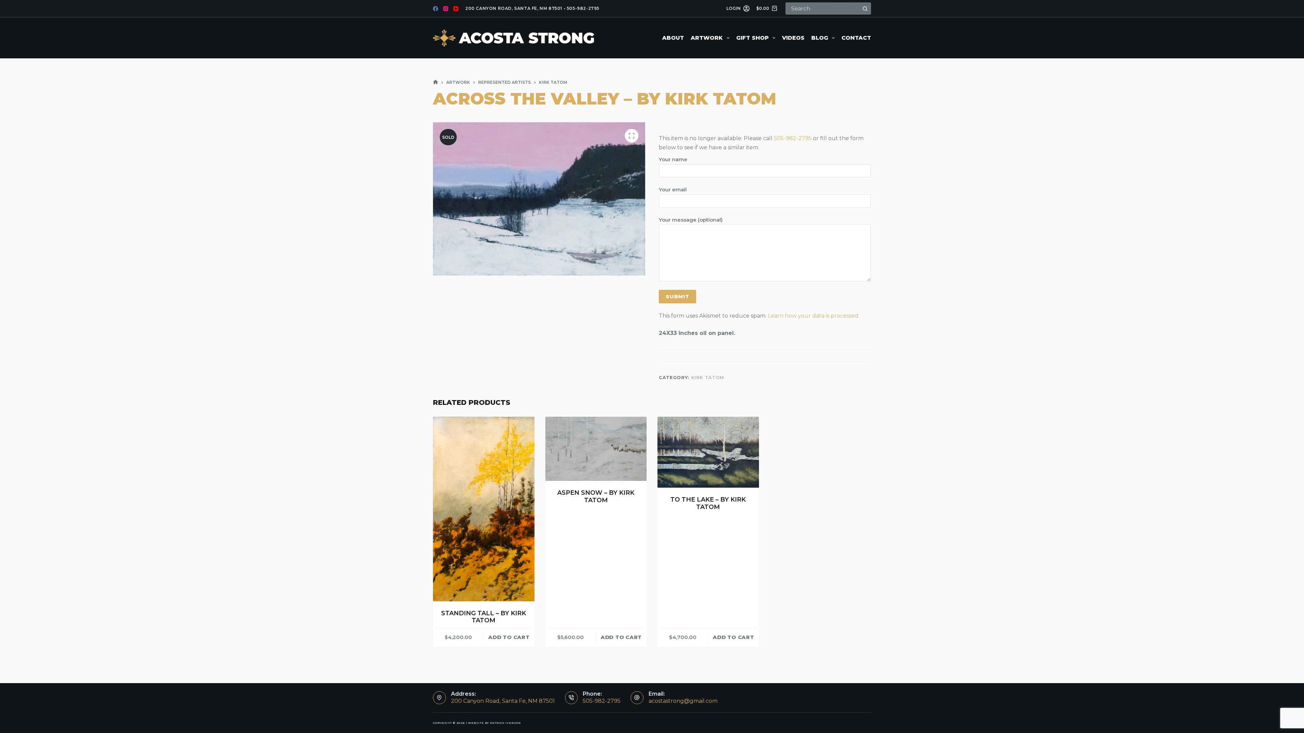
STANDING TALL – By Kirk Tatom (483, 616)
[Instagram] (445, 8)
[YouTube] (455, 8)
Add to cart (508, 637)
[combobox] (822, 8)
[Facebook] (435, 8)
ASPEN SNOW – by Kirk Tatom (595, 496)
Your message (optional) (691, 220)
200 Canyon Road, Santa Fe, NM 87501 (513, 8)
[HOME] (435, 82)
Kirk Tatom (707, 377)
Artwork (707, 38)
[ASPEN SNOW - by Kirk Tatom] (596, 449)
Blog (819, 38)
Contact (856, 38)
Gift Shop (752, 38)
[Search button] (864, 8)
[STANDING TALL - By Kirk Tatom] (484, 509)
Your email (673, 189)
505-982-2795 (583, 8)
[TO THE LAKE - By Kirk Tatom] (708, 452)
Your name (673, 159)
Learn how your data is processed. (813, 316)
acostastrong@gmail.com (683, 701)
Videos (793, 38)
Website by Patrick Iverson (494, 723)
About (673, 38)
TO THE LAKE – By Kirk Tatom (708, 503)
